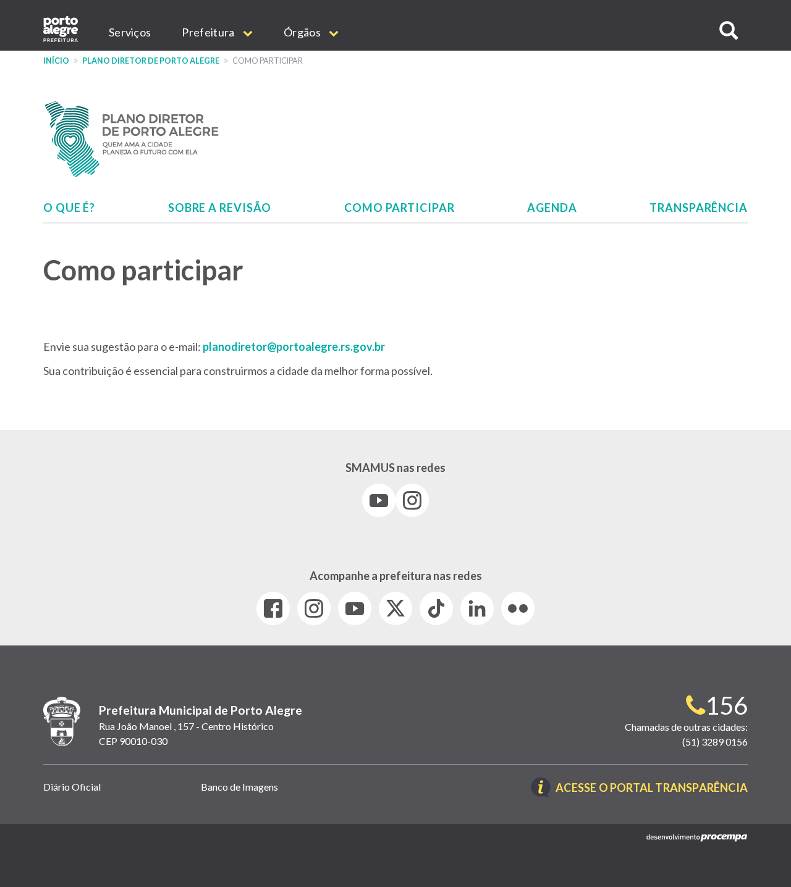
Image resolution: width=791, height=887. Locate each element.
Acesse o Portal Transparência (652, 788)
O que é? (69, 207)
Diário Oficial (72, 786)
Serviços (130, 32)
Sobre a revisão (220, 207)
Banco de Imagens (239, 786)
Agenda (552, 207)
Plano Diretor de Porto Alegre (150, 60)
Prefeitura (209, 32)
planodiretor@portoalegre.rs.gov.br (294, 346)
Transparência (698, 207)
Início (56, 60)
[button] (729, 30)
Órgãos (303, 32)
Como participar (399, 207)
